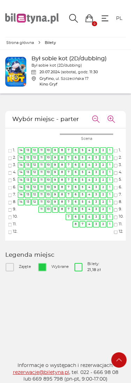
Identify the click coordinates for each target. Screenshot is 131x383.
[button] (89, 18)
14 (21, 150)
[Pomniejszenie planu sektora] (95, 119)
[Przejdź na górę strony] (119, 360)
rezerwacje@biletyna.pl (41, 372)
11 (42, 150)
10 (48, 150)
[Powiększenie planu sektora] (111, 119)
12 (35, 150)
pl (119, 18)
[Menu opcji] (105, 18)
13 (28, 150)
